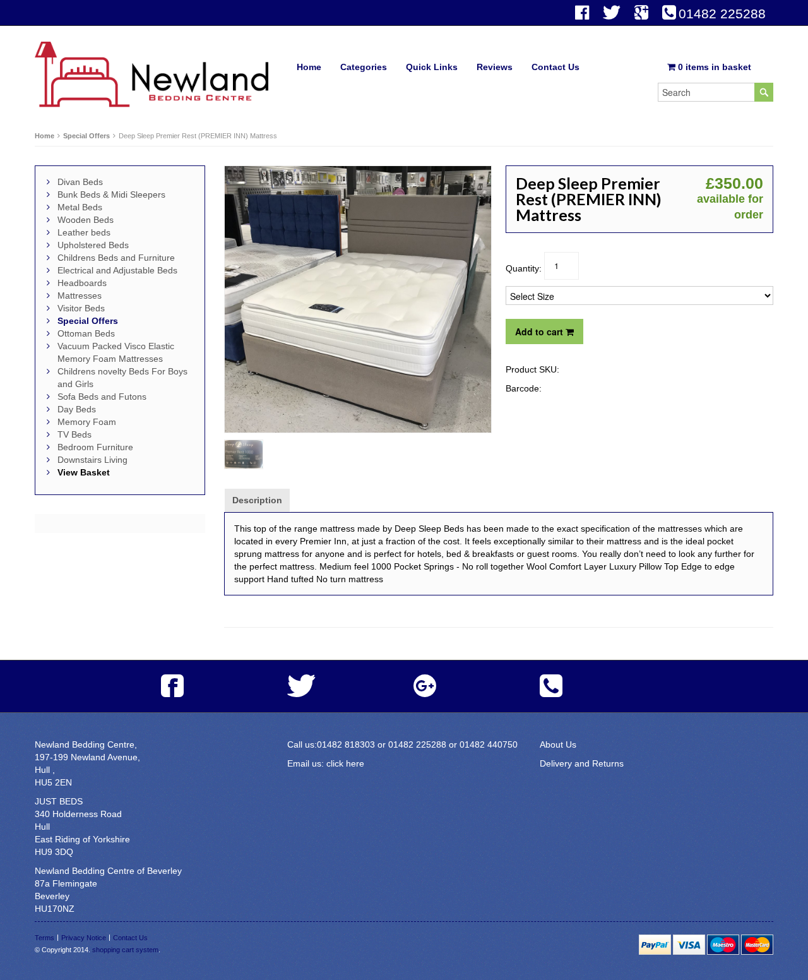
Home (309, 67)
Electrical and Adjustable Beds (117, 270)
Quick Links (432, 67)
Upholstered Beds (93, 245)
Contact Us (555, 67)
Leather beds (83, 232)
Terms (44, 937)
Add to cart (540, 331)
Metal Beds (79, 207)
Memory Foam (86, 422)
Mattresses (79, 295)
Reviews (495, 67)
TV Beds (74, 434)
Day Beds (76, 409)
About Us (558, 744)
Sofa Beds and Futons (101, 396)
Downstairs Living (92, 460)
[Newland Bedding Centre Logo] (151, 74)
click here (345, 763)
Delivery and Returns (582, 763)
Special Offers (86, 136)
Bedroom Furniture (95, 447)
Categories (363, 67)
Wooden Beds (85, 220)
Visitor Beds (81, 308)
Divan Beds (80, 182)
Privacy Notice (83, 937)
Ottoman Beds (86, 333)
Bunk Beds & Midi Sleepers (111, 194)
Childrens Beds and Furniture (116, 258)
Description (257, 500)
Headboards (82, 283)
